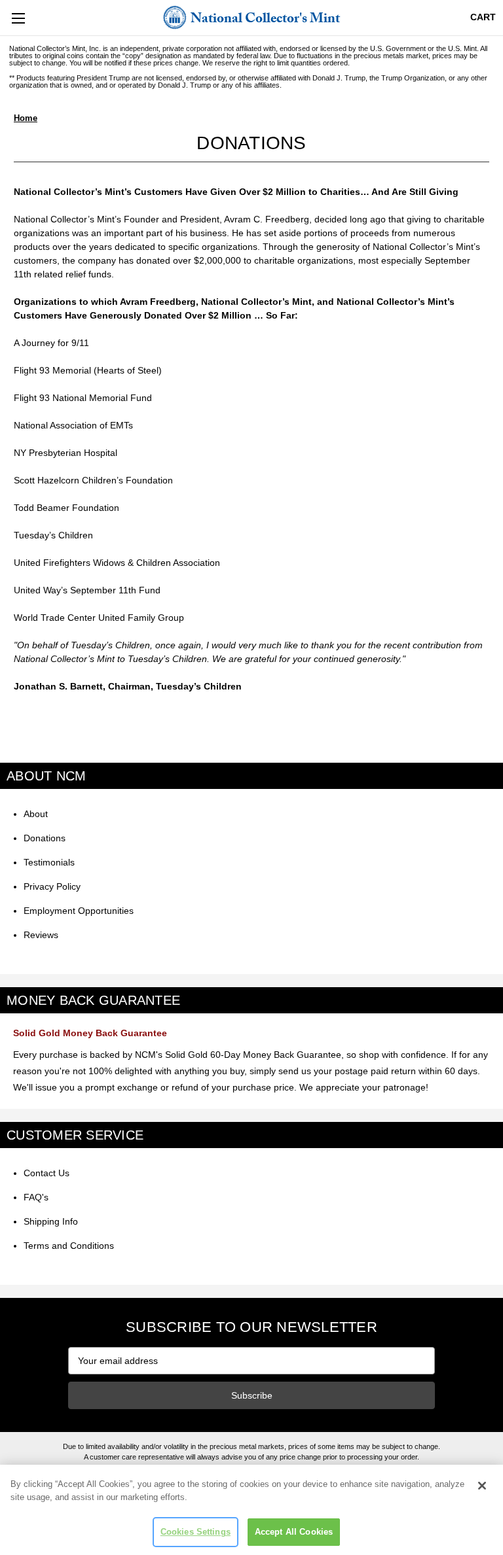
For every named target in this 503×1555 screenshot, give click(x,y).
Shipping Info (51, 1221)
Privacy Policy (52, 886)
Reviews (41, 935)
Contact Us (46, 1173)
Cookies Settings (195, 1532)
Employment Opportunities (79, 910)
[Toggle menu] (18, 18)
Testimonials (49, 862)
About (36, 814)
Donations (44, 838)
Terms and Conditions (69, 1245)
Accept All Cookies (294, 1532)
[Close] (482, 1485)
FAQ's (36, 1197)
